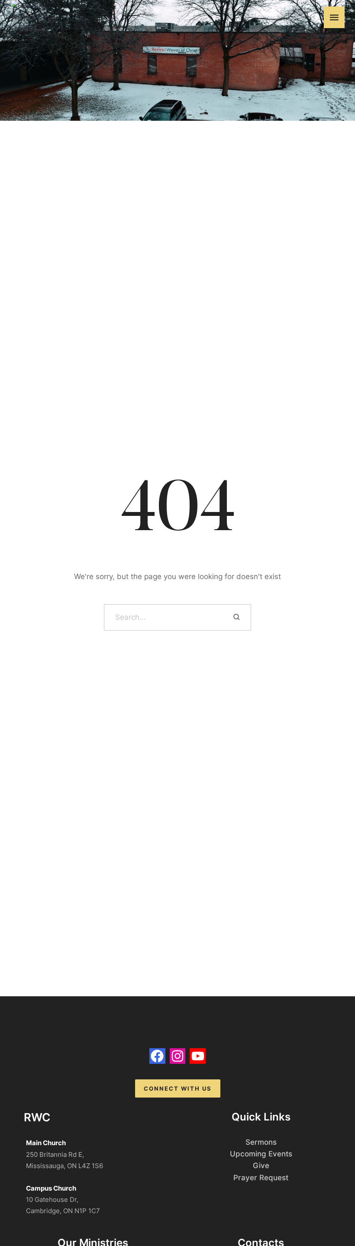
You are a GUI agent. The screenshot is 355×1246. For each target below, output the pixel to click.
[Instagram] (178, 1056)
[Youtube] (198, 1056)
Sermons (261, 1142)
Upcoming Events (261, 1153)
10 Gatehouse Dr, (52, 1199)
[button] (315, 17)
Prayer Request (260, 1177)
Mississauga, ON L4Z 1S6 (64, 1166)
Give (261, 1165)
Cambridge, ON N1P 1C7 (63, 1211)
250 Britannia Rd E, (55, 1154)
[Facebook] (157, 1056)
